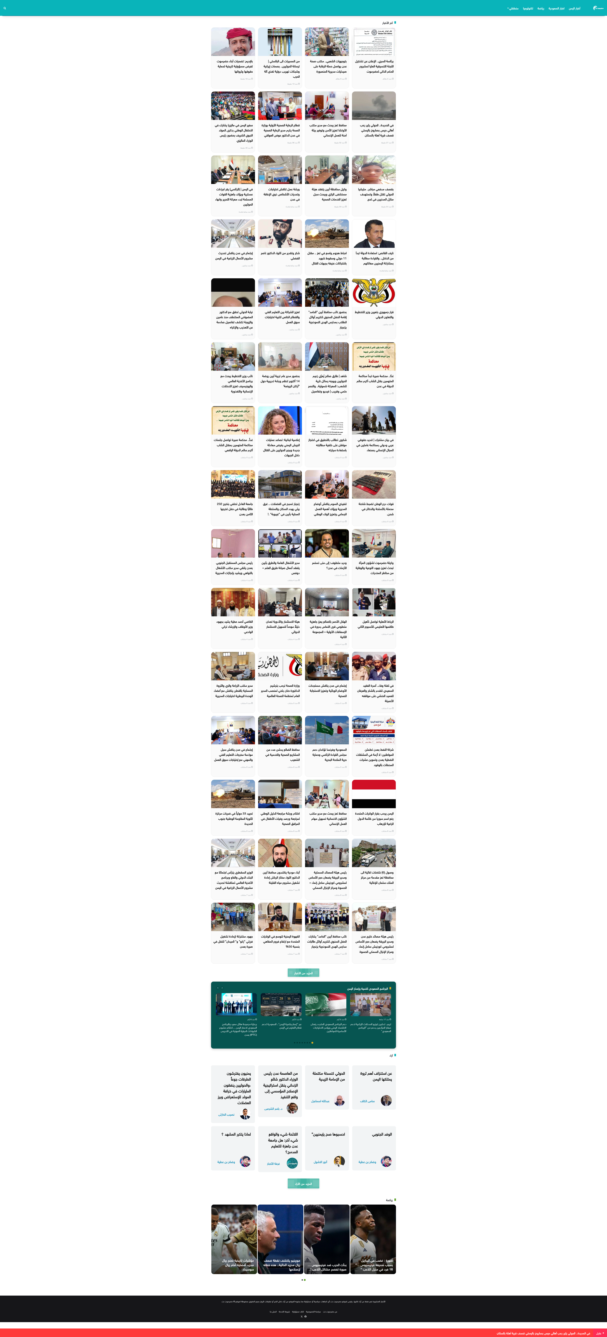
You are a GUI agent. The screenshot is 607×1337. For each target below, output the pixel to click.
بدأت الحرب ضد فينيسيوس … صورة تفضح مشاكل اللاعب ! (327, 1266)
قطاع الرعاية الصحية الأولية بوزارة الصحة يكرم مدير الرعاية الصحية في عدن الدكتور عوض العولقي (281, 129)
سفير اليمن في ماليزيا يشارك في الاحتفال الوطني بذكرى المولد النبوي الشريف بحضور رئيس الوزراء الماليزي (234, 132)
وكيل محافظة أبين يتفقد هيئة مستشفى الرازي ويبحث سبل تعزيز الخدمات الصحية (329, 193)
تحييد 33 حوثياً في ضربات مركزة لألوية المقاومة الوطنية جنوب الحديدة (234, 818)
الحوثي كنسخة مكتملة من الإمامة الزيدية (329, 1075)
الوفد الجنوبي (382, 1133)
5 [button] (302, 1042)
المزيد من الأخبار (303, 972)
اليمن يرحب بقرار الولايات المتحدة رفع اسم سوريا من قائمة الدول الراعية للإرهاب (374, 818)
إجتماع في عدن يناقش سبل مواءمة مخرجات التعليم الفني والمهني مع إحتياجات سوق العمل (233, 754)
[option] (370, 1013)
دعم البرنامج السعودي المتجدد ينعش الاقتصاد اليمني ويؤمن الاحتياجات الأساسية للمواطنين (328, 1027)
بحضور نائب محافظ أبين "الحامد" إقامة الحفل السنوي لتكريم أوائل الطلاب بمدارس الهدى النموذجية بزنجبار (327, 319)
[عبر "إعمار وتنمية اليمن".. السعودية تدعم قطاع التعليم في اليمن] (281, 1004)
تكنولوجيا (528, 7)
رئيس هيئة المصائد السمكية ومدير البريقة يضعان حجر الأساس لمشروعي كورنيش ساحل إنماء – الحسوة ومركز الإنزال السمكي (328, 879)
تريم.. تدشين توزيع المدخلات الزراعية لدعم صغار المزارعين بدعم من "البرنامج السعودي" (370, 1027)
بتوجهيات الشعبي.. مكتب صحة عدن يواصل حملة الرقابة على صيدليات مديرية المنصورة (328, 65)
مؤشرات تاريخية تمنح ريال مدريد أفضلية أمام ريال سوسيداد (238, 1264)
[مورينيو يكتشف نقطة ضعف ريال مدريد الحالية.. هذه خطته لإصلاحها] (280, 1239)
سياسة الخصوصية (313, 1311)
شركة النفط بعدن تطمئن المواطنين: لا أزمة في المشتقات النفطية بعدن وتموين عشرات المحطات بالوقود (375, 757)
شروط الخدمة (284, 1311)
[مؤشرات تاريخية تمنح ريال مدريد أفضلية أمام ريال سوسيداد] (234, 1239)
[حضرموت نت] (599, 8)
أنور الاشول (320, 1161)
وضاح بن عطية (367, 1161)
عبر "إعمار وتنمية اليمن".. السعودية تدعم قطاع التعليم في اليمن (282, 1025)
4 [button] (304, 1042)
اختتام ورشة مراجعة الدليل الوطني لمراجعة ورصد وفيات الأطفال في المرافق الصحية (280, 818)
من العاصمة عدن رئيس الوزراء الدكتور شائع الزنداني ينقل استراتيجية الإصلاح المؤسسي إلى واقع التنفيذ (280, 1084)
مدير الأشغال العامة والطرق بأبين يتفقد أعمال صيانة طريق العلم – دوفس (281, 567)
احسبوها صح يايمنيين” (328, 1133)
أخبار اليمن (574, 7)
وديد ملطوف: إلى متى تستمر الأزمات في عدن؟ (329, 565)
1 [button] (312, 1043)
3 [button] (307, 1042)
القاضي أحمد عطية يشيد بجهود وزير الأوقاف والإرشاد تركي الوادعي (234, 626)
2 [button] (309, 1042)
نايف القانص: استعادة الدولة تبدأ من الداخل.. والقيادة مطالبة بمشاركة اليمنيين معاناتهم (375, 257)
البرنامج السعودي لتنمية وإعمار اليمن (367, 988)
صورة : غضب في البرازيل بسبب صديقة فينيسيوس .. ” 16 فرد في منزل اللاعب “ (374, 1264)
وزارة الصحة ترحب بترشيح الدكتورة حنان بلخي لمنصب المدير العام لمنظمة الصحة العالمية (280, 690)
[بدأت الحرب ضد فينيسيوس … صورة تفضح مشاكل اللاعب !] (327, 1239)
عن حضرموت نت (330, 1311)
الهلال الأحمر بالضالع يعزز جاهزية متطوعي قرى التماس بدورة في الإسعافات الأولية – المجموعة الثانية (328, 629)
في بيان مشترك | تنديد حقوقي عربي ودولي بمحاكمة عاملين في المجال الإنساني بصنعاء (375, 444)
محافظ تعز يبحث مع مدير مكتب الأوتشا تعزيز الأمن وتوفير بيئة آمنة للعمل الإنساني (328, 129)
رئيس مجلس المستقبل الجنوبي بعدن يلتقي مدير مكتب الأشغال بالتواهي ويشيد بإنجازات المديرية (234, 567)
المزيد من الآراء (303, 1183)
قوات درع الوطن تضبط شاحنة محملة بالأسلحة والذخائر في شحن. (376, 508)
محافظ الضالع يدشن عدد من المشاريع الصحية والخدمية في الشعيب (282, 754)
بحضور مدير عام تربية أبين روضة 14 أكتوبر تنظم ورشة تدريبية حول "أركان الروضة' (280, 380)
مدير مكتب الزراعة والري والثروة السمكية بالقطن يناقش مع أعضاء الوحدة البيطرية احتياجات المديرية (233, 690)
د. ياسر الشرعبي (273, 1108)
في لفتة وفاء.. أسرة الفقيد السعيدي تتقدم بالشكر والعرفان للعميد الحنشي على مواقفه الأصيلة (375, 693)
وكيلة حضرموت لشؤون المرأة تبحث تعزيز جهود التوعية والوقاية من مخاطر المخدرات (375, 567)
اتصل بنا (273, 1311)
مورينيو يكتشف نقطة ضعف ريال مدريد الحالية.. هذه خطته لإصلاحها (282, 1264)
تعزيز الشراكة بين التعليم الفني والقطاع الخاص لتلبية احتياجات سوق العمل (282, 316)
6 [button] (299, 1042)
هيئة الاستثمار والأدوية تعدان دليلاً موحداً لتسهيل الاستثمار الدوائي (283, 626)
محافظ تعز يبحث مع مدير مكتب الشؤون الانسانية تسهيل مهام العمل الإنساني (328, 818)
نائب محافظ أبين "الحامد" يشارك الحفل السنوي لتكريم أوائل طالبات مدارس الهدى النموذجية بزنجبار (327, 941)
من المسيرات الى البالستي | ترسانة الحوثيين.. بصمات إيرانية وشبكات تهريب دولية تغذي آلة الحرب (282, 68)
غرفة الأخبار (273, 1163)
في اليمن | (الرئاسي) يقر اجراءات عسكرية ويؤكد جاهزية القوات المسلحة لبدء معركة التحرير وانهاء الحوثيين (234, 196)
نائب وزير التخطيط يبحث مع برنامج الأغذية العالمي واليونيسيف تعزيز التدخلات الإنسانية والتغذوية (237, 383)
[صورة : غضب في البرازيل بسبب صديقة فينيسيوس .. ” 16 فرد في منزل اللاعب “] (373, 1239)
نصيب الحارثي (226, 1114)
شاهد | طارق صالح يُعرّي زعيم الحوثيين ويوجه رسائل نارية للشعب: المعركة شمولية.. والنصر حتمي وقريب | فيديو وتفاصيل (327, 383)
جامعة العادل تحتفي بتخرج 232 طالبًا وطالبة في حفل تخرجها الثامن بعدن (235, 508)
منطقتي (513, 7)
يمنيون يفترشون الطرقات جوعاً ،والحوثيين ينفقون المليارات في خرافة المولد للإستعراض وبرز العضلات (234, 1087)
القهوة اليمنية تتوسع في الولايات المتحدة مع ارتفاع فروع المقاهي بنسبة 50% (280, 941)
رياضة (541, 7)
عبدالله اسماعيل (320, 1101)
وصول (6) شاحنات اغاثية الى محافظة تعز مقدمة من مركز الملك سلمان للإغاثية (377, 877)
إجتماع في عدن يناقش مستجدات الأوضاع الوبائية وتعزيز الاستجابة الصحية (328, 690)
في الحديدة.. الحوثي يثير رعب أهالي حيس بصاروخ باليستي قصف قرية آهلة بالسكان (377, 129)
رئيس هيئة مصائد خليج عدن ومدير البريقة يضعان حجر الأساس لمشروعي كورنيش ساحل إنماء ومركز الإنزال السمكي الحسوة (375, 943)
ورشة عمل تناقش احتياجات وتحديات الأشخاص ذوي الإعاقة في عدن (282, 193)
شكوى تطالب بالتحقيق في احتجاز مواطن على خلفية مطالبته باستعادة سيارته (327, 444)
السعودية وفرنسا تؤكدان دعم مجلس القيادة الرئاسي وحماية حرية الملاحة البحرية (330, 754)
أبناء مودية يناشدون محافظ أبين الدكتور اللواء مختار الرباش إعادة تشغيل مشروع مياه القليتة (281, 877)
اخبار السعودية (556, 7)
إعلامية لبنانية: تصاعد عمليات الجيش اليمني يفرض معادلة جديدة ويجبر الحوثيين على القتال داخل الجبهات (281, 447)
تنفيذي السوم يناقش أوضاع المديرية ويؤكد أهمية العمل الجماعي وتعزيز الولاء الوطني (330, 508)
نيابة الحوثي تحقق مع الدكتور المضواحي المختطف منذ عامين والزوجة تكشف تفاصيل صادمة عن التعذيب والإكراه (234, 319)
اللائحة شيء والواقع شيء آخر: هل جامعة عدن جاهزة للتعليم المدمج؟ (283, 1142)
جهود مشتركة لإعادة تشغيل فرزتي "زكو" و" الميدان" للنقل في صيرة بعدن (233, 941)
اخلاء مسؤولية (298, 1311)
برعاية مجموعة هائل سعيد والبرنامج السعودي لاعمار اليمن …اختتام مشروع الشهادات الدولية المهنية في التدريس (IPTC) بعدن (238, 1029)
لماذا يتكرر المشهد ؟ (236, 1133)
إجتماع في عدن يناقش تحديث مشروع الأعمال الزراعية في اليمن (234, 255)
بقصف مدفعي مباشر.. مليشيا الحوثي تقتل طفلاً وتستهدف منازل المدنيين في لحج (376, 193)
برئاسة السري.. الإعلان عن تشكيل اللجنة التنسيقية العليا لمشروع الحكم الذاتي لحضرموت (374, 65)
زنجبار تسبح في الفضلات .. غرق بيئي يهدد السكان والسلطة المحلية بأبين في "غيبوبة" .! (281, 508)
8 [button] (294, 1042)
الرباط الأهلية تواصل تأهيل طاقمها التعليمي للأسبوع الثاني (376, 624)
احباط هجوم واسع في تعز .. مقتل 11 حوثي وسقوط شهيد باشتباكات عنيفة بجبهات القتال (327, 257)
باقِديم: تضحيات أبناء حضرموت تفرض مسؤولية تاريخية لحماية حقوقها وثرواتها (235, 65)
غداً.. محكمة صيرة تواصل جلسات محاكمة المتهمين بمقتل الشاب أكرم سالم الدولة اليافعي (233, 444)
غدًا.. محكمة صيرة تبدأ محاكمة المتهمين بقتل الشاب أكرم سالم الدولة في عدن (375, 380)
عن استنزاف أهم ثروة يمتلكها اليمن (376, 1075)
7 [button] (297, 1042)
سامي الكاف (367, 1101)
